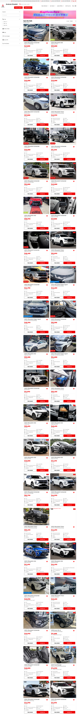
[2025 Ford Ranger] (63, 654)
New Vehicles (44, 5)
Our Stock (52, 5)
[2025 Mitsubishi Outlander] (36, 32)
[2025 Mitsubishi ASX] (63, 32)
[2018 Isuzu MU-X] (63, 620)
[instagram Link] (75, 1)
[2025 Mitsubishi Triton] (63, 101)
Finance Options (18, 7)
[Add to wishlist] (47, 43)
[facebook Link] (72, 1)
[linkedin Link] (73, 1)
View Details (30, 55)
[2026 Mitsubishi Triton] (63, 585)
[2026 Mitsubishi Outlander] (36, 689)
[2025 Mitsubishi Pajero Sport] (63, 274)
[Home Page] (3, 6)
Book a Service (28, 7)
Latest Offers (60, 5)
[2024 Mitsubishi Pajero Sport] (63, 343)
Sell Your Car (68, 5)
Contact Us (42, 55)
